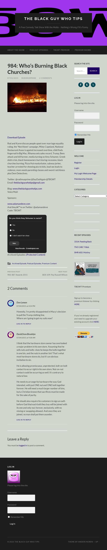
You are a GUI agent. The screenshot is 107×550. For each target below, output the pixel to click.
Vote (14, 243)
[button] (27, 97)
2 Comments (45, 78)
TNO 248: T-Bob (81, 247)
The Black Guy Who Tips (53, 19)
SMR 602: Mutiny (82, 252)
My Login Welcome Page (85, 173)
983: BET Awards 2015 (17, 273)
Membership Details (83, 179)
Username (79, 110)
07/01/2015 (12, 78)
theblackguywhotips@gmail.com (29, 182)
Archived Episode (19, 263)
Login (76, 168)
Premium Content (49, 263)
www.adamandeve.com (18, 203)
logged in (23, 445)
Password (78, 122)
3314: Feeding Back (83, 241)
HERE (76, 304)
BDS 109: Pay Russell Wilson (54, 273)
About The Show (15, 50)
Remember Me (83, 134)
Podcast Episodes (39, 50)
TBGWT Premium (61, 50)
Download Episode (16, 137)
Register (78, 162)
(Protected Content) (35, 254)
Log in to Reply (24, 324)
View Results (20, 248)
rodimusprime (29, 78)
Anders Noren (85, 542)
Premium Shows (83, 50)
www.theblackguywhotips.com (27, 188)
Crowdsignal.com (32, 248)
